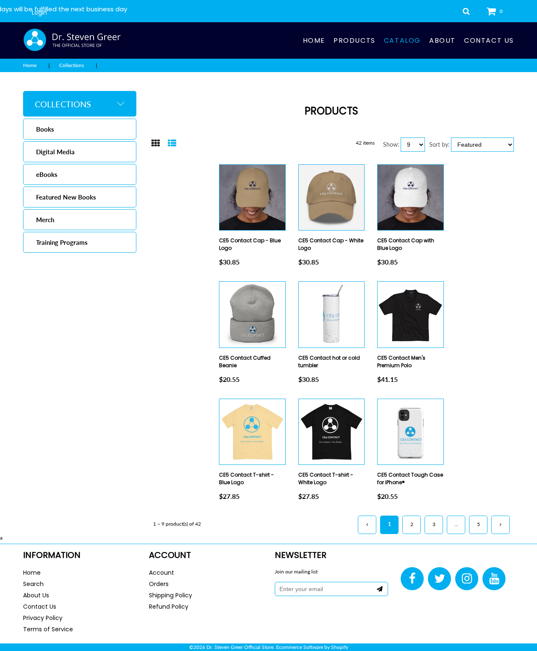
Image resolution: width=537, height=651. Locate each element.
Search (33, 584)
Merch (45, 219)
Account (161, 572)
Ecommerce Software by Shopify (312, 647)
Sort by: (439, 144)
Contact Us (489, 40)
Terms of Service (48, 629)
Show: (391, 144)
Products (354, 40)
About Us (36, 595)
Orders (159, 584)
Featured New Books (66, 197)
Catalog (402, 40)
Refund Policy (168, 606)
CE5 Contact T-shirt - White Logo (325, 478)
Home (314, 40)
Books (45, 129)
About (442, 40)
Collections (71, 65)
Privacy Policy (43, 618)
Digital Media (55, 152)
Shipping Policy (170, 595)
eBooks (46, 174)
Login (39, 12)
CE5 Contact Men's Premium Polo (401, 361)
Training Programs (62, 242)
